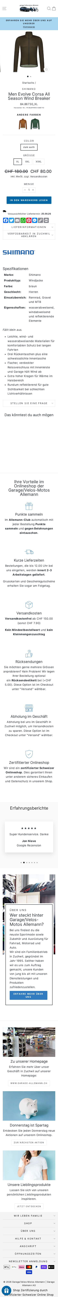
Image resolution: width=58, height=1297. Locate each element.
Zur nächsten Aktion (29, 1142)
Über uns (28, 1230)
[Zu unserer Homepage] (29, 1042)
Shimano (29, 89)
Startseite (28, 82)
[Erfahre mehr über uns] (29, 941)
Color (29, 140)
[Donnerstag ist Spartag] (29, 1106)
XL (17, 161)
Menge (29, 184)
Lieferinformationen (29, 227)
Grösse (29, 155)
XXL (27, 161)
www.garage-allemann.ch (29, 1083)
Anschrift (28, 1246)
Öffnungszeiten (28, 1253)
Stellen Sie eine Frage (29, 403)
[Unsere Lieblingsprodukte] (29, 1165)
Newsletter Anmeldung (28, 1261)
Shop (28, 1223)
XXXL (39, 161)
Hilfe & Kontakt (28, 1238)
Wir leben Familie (28, 1215)
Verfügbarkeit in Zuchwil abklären (29, 235)
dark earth (29, 147)
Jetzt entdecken (29, 1206)
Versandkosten (38, 176)
